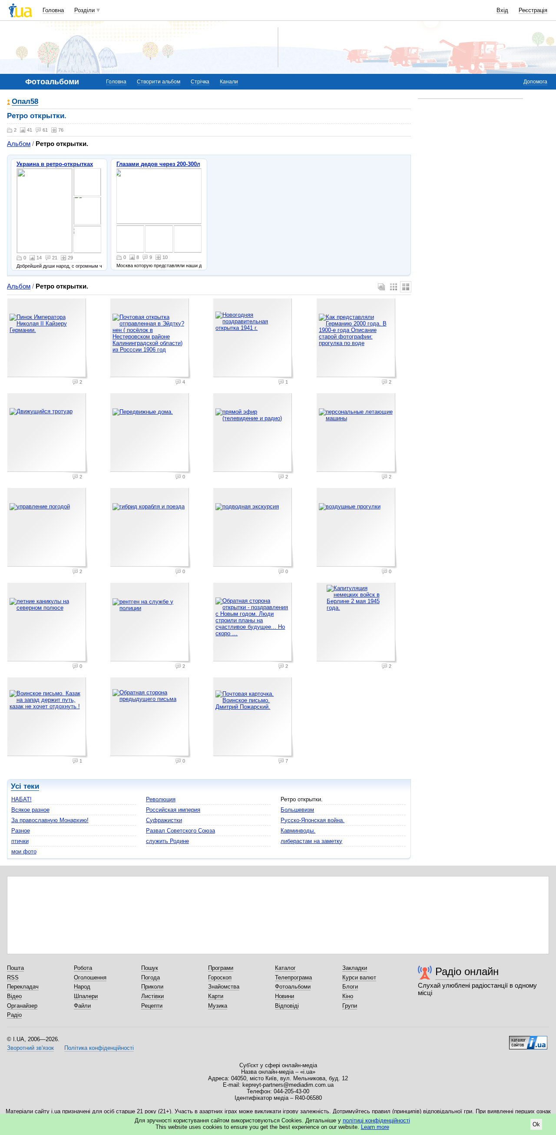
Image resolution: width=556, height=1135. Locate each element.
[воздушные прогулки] (357, 528)
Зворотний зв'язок (30, 1048)
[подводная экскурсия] (253, 528)
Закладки (354, 968)
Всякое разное (30, 809)
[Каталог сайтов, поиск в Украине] (528, 1039)
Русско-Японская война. (312, 820)
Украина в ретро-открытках (55, 164)
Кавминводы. (298, 830)
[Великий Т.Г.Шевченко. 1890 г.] (87, 211)
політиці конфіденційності (376, 1120)
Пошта (15, 968)
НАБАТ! (21, 799)
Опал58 (25, 102)
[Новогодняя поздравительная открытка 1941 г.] (253, 339)
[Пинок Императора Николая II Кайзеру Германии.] (47, 339)
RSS (13, 977)
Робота (83, 968)
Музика (217, 1005)
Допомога (535, 82)
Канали (229, 82)
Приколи (152, 986)
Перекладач (23, 986)
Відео (14, 996)
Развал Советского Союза (180, 830)
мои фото (23, 851)
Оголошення (90, 977)
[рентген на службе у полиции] (150, 623)
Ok (536, 1124)
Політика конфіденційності (99, 1048)
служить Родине (167, 841)
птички (20, 841)
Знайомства (223, 986)
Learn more (375, 1127)
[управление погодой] (47, 528)
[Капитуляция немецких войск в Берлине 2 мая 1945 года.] (357, 623)
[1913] (45, 210)
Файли (82, 1005)
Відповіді (287, 1005)
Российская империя (173, 809)
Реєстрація (533, 10)
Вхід (502, 10)
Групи (349, 1005)
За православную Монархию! (50, 820)
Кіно (347, 996)
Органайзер (22, 1005)
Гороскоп (220, 977)
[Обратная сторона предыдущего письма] (150, 717)
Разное (20, 830)
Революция (160, 799)
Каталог (285, 968)
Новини (284, 996)
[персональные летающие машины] (357, 433)
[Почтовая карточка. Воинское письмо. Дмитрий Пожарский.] (253, 717)
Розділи (84, 10)
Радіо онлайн (467, 971)
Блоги (350, 986)
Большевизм (297, 809)
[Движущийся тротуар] (47, 433)
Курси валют (359, 977)
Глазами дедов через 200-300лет (161, 164)
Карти (215, 996)
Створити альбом (158, 82)
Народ (82, 986)
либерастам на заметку (311, 841)
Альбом (18, 143)
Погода (150, 977)
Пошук (149, 968)
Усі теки (25, 786)
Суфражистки (164, 820)
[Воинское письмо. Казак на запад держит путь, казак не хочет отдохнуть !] (47, 717)
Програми (220, 968)
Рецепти (151, 1005)
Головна (53, 10)
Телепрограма (293, 977)
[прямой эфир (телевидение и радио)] (253, 433)
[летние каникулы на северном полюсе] (47, 623)
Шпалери (86, 996)
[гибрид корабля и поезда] (150, 528)
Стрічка (200, 82)
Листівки (152, 996)
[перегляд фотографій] (159, 196)
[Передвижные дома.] (150, 433)
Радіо (14, 1015)
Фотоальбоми (293, 986)
